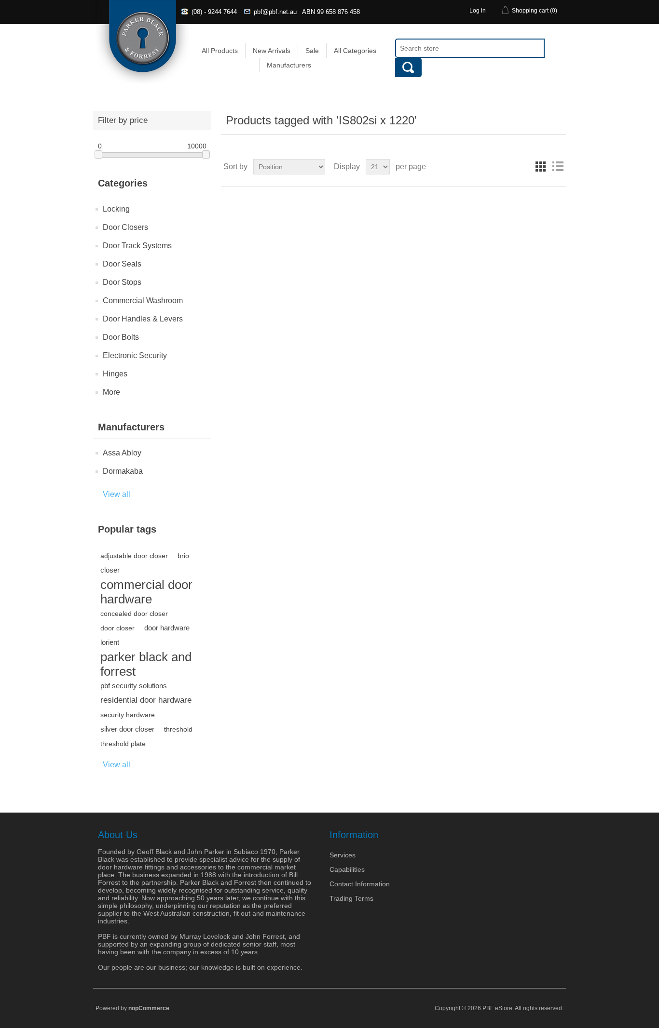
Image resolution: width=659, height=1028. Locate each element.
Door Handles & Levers (143, 319)
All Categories (355, 50)
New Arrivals (271, 50)
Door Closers (125, 227)
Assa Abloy (122, 453)
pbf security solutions (133, 685)
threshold (178, 729)
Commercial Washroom (143, 300)
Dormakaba (123, 471)
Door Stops (122, 282)
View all (116, 494)
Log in (477, 10)
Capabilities (347, 869)
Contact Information (360, 884)
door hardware (167, 628)
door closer (117, 628)
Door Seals (122, 264)
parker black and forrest (146, 664)
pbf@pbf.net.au (275, 11)
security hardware (127, 715)
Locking (116, 209)
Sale (312, 50)
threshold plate (123, 744)
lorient (109, 642)
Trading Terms (351, 898)
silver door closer (127, 729)
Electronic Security (135, 355)
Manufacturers (289, 65)
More (111, 392)
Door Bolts (121, 337)
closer (110, 570)
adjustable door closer (134, 556)
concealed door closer (134, 613)
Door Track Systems (137, 245)
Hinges (115, 374)
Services (343, 855)
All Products (220, 50)
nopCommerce (148, 1008)
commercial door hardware (146, 592)
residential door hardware (146, 700)
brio (183, 556)
